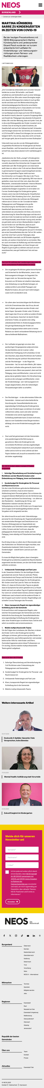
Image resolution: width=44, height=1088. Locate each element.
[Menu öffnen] (40, 5)
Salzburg (27, 958)
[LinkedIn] (34, 935)
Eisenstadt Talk (29, 1067)
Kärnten (26, 949)
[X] (10, 935)
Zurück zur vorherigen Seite (12, 17)
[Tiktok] (22, 935)
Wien (25, 971)
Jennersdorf (27, 1028)
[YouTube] (28, 935)
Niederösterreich (29, 952)
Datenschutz (13, 1085)
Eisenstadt (27, 1003)
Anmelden (11, 902)
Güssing (26, 1025)
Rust (25, 1006)
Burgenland (9, 12)
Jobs (25, 993)
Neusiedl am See (29, 1009)
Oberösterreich (29, 955)
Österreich (27, 946)
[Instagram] (16, 935)
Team (25, 1051)
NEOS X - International (31, 974)
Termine (26, 984)
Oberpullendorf (29, 1019)
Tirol (25, 965)
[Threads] (40, 935)
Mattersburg (28, 1015)
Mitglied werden (29, 990)
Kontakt (26, 1055)
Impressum (23, 1085)
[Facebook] (4, 935)
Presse (26, 1058)
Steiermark (27, 962)
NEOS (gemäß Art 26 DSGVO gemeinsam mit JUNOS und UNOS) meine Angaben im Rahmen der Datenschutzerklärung (24, 879)
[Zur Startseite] (12, 5)
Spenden (27, 987)
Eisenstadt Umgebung (31, 1012)
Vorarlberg (27, 968)
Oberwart (27, 1022)
